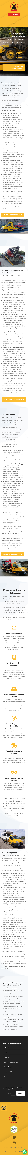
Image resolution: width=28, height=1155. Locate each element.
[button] (24, 1151)
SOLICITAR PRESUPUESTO (17, 67)
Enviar (20, 1093)
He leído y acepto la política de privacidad (12, 1089)
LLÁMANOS (14, 15)
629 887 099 (16, 55)
